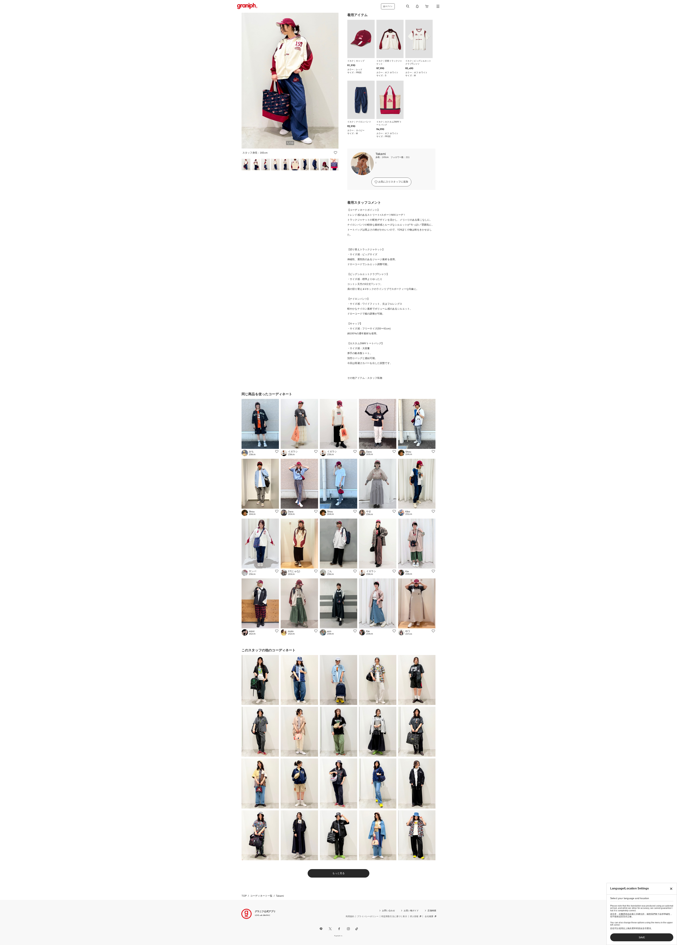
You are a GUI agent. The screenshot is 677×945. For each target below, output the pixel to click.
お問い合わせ (388, 910)
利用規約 (350, 916)
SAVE (642, 937)
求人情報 (414, 916)
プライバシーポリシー (368, 916)
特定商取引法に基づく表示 (394, 916)
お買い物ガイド (411, 910)
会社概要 (429, 916)
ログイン (388, 6)
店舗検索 (432, 910)
